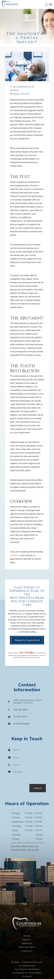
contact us (15, 555)
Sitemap (27, 976)
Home (27, 936)
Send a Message (21, 723)
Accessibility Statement (27, 973)
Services (27, 943)
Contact (27, 951)
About (27, 939)
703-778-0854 (26, 652)
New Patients (27, 947)
